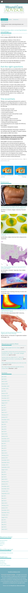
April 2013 (4, 500)
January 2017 (5, 417)
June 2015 (4, 445)
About (1, 545)
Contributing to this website (6, 553)
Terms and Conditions (5, 565)
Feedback (2, 542)
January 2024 (5, 383)
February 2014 (5, 481)
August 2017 (5, 403)
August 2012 (5, 517)
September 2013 (6, 493)
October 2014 (5, 465)
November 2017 (5, 398)
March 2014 (4, 479)
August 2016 (5, 422)
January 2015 (5, 457)
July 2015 (4, 443)
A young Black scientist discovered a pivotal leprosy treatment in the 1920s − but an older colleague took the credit (14, 353)
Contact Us (2, 560)
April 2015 (4, 450)
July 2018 (4, 391)
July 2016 (4, 424)
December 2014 (5, 460)
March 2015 (4, 453)
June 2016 (4, 426)
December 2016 (5, 419)
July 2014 (4, 472)
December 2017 (5, 395)
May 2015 (4, 448)
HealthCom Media (11, 574)
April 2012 (4, 527)
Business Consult (11, 159)
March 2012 (4, 529)
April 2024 (4, 379)
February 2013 (5, 505)
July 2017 (4, 405)
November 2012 (5, 512)
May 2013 (4, 498)
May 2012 (4, 524)
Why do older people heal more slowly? (11, 347)
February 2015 (5, 455)
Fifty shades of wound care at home (7, 176)
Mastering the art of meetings (22, 176)
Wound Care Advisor (7, 35)
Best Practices (4, 159)
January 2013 (5, 507)
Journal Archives (3, 540)
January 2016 (5, 436)
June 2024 (4, 376)
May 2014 (4, 474)
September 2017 (6, 400)
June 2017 (4, 407)
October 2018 (5, 388)
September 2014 (6, 467)
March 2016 (4, 434)
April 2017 (4, 410)
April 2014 (4, 476)
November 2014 (5, 462)
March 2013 (4, 503)
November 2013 (5, 488)
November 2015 (5, 438)
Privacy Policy (3, 563)
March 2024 (4, 381)
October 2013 (5, 491)
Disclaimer (2, 562)
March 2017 (4, 412)
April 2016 (4, 431)
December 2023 (5, 386)
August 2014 (5, 469)
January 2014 (5, 484)
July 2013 (4, 496)
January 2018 (5, 393)
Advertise (2, 543)
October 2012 (5, 515)
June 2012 (4, 522)
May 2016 (4, 429)
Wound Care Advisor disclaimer (18, 585)
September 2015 (6, 441)
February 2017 (5, 414)
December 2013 (5, 486)
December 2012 (5, 510)
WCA (8, 160)
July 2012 (4, 519)
